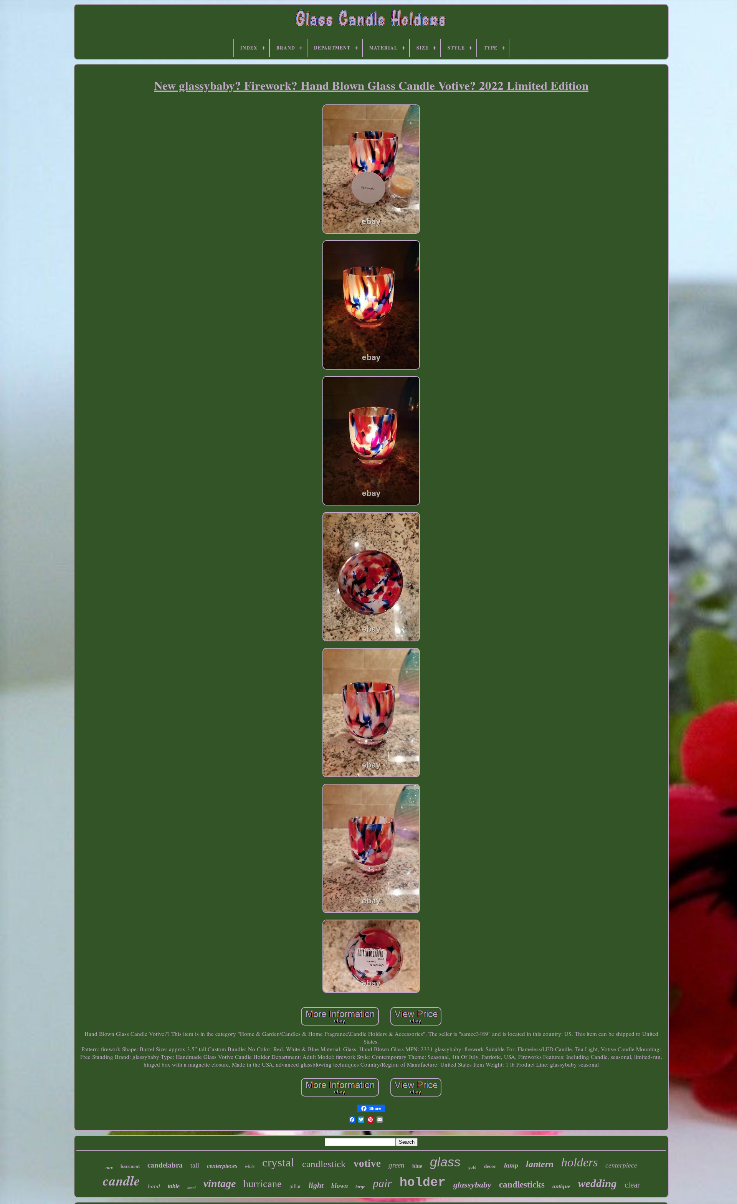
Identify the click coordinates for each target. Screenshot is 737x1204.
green (396, 1165)
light (316, 1185)
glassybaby (472, 1184)
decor (490, 1166)
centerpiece (621, 1165)
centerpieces (222, 1166)
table (174, 1186)
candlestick (324, 1164)
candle (121, 1180)
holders (579, 1162)
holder (423, 1183)
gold (472, 1167)
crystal (278, 1162)
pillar (295, 1186)
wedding (597, 1183)
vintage (219, 1183)
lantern (540, 1164)
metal (191, 1188)
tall (194, 1165)
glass (445, 1161)
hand (154, 1186)
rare (109, 1167)
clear (632, 1184)
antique (561, 1186)
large (360, 1186)
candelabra (165, 1165)
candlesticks (522, 1184)
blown (339, 1185)
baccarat (130, 1166)
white (249, 1166)
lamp (511, 1165)
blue (417, 1166)
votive (367, 1163)
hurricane (262, 1183)
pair (382, 1183)
